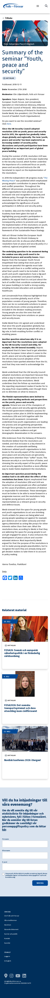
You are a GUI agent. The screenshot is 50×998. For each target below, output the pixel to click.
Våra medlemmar (10, 920)
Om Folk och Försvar (11, 916)
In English (7, 961)
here (9, 124)
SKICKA (40, 883)
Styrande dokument (11, 929)
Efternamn (6, 850)
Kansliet (7, 943)
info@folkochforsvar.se (12, 981)
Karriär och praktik (10, 934)
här (4, 829)
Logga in (7, 956)
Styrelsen (7, 925)
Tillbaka (8, 18)
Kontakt (7, 938)
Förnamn (5, 839)
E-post (4, 862)
